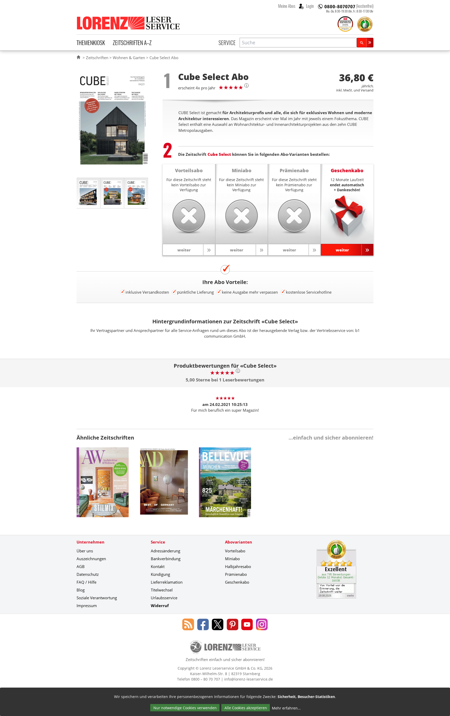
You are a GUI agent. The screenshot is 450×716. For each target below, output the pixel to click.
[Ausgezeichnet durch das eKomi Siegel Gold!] (364, 24)
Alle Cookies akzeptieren (245, 707)
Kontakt (158, 566)
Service (227, 42)
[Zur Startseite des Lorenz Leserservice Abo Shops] (129, 23)
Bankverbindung (165, 558)
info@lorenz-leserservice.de (248, 679)
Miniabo (232, 558)
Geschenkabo (237, 582)
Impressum (87, 605)
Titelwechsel (162, 589)
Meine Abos (286, 6)
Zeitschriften (97, 57)
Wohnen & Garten (129, 57)
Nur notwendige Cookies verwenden (185, 707)
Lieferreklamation (167, 582)
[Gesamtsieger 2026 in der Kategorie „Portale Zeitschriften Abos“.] (345, 24)
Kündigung (160, 574)
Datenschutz (88, 574)
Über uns (85, 550)
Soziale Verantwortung (97, 597)
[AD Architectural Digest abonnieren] (164, 486)
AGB (81, 566)
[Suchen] (365, 42)
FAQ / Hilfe (86, 582)
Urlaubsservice (164, 597)
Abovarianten (238, 542)
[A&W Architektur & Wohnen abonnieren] (103, 486)
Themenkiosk (91, 42)
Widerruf (160, 605)
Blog (81, 589)
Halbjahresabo (238, 566)
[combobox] (298, 42)
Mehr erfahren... (286, 708)
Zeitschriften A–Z (132, 42)
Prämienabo (236, 574)
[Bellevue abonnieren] (225, 486)
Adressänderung (165, 550)
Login (309, 6)
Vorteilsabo (235, 550)
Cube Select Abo (163, 57)
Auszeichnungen (91, 558)
